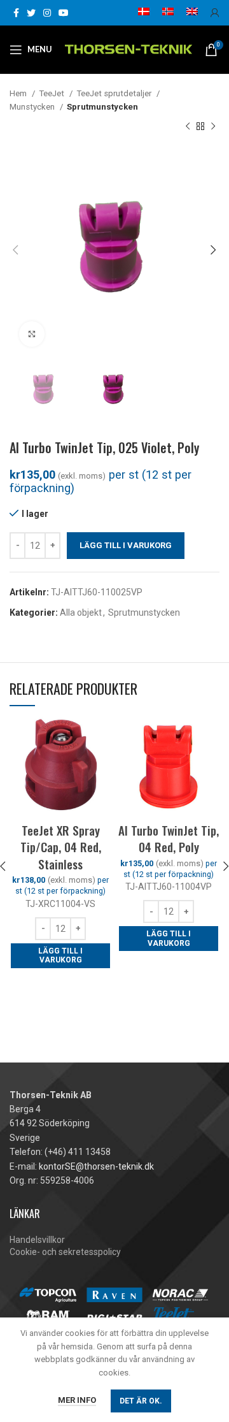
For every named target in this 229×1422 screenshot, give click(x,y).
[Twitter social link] (31, 12)
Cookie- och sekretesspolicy (65, 1252)
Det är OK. (141, 1401)
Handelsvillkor (37, 1240)
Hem (19, 93)
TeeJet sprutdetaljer (114, 93)
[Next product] (213, 126)
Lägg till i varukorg (126, 545)
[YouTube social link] (64, 12)
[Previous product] (187, 126)
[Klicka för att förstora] (32, 334)
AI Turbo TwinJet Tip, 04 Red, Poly (168, 838)
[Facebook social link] (16, 12)
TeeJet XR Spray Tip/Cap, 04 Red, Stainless (60, 847)
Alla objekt (81, 612)
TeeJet (52, 93)
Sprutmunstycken (102, 107)
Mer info (77, 1400)
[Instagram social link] (47, 12)
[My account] (215, 12)
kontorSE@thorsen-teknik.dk (96, 1166)
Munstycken (33, 107)
